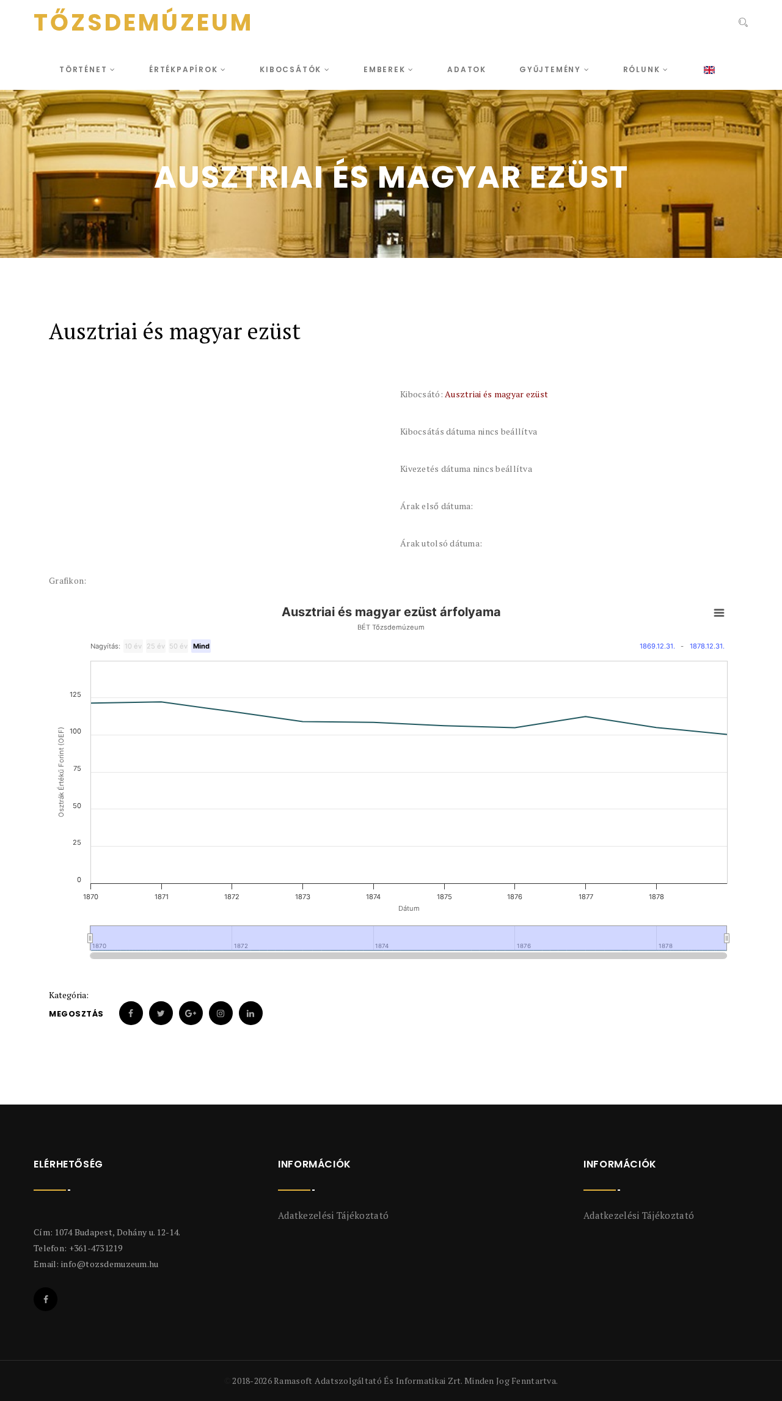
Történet (84, 69)
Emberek (386, 69)
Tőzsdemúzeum (144, 22)
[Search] (742, 24)
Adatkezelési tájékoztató (333, 1215)
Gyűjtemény (551, 69)
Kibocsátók (292, 69)
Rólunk (643, 69)
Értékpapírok (185, 69)
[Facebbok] (45, 1299)
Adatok (466, 69)
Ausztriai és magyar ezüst (496, 394)
